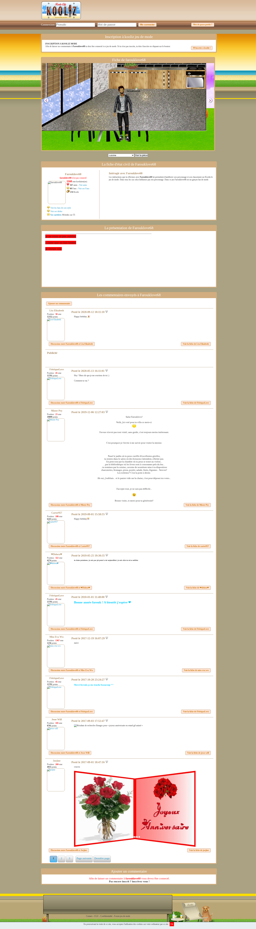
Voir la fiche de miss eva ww (196, 670)
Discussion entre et (72, 344)
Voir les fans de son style (60, 208)
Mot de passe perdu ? (202, 24)
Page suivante (84, 858)
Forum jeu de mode (122, 916)
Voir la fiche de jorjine (199, 850)
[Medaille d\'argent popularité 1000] (135, 88)
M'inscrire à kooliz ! (202, 48)
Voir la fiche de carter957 (198, 546)
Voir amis (83, 185)
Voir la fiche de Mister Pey (197, 505)
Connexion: (48, 24)
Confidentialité (106, 916)
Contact (89, 916)
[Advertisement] (151, 13)
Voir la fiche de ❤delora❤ (197, 587)
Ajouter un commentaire (59, 303)
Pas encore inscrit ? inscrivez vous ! (129, 881)
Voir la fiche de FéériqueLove (196, 403)
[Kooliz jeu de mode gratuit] (61, 20)
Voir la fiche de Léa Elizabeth (196, 344)
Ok (171, 924)
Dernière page (102, 858)
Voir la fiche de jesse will (198, 753)
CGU (96, 916)
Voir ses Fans (83, 188)
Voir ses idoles (56, 211)
